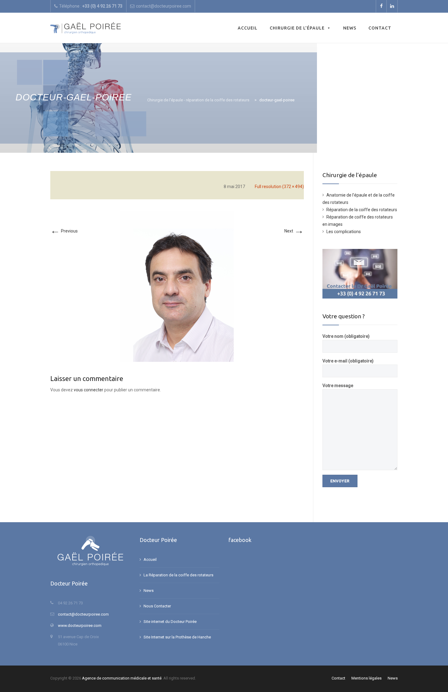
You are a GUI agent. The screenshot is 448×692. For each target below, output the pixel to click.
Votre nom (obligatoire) (346, 336)
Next (294, 231)
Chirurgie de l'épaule (297, 28)
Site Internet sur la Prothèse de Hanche (177, 637)
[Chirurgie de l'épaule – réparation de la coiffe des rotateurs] (85, 28)
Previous (64, 231)
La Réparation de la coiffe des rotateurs (178, 575)
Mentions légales (366, 678)
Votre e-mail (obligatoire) (348, 360)
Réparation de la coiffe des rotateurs (361, 209)
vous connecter (88, 389)
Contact (379, 28)
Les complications (343, 231)
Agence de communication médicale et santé (122, 678)
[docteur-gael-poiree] (177, 286)
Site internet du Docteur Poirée (170, 621)
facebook (240, 540)
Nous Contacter (157, 606)
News (349, 28)
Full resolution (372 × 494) (279, 186)
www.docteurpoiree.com (79, 625)
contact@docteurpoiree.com (83, 614)
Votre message (337, 385)
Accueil (248, 28)
